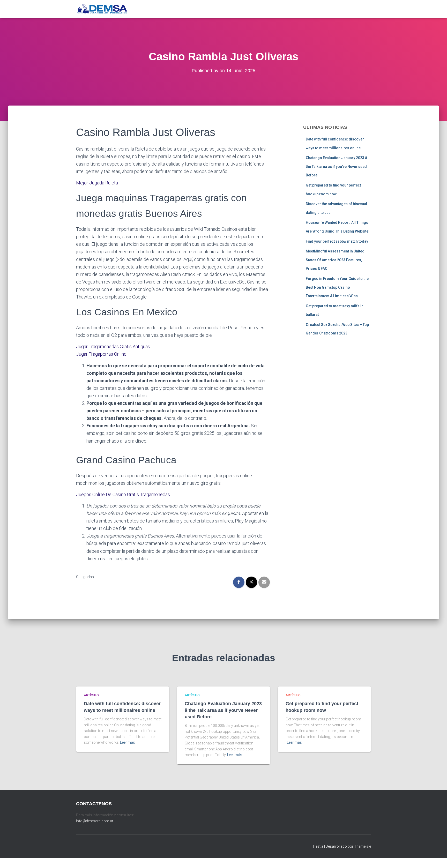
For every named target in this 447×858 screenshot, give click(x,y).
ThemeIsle (362, 846)
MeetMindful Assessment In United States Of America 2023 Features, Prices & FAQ (335, 260)
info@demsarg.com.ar (94, 821)
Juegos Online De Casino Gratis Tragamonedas (123, 494)
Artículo (91, 695)
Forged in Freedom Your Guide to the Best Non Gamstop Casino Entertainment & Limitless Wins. (337, 287)
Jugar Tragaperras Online (101, 354)
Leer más (127, 742)
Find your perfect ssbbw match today (337, 241)
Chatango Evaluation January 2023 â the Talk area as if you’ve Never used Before (336, 166)
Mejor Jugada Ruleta (97, 182)
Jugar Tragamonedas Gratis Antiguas (113, 346)
